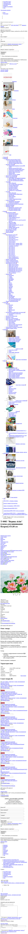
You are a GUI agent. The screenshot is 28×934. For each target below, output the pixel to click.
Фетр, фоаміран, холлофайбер (13, 319)
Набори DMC (12, 173)
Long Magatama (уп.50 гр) (15, 271)
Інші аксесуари (12, 393)
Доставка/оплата (7, 4)
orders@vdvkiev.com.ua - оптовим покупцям (14, 882)
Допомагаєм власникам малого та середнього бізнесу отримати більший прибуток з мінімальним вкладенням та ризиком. (15, 862)
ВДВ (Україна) (12, 196)
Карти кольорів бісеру (14, 258)
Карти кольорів (9, 232)
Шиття (14, 136)
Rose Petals (11, 292)
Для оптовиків (11, 623)
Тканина (8, 181)
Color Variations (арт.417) (14, 217)
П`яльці (8, 191)
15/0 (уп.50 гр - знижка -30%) (15, 244)
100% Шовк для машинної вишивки (17, 178)
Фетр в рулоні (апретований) (15, 324)
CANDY (11, 277)
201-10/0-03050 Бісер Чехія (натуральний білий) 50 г (15, 299)
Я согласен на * (13, 930)
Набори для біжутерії (11, 259)
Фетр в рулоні (12, 323)
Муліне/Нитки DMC (10, 212)
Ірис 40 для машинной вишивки (16, 180)
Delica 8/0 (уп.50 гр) (13, 266)
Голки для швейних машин (15, 401)
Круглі (10, 306)
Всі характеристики (5, 603)
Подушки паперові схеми (15, 208)
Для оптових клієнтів (5, 10)
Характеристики (4, 556)
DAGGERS (11, 297)
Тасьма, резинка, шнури (21, 452)
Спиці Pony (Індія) (13, 350)
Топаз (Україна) (12, 416)
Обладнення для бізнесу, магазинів (14, 327)
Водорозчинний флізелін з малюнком (14, 204)
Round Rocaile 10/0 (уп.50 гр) (15, 268)
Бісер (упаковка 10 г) (13, 256)
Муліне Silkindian (10, 231)
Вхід (4, 12)
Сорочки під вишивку (14, 202)
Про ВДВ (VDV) (7, 1)
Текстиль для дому (20, 460)
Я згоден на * (12, 917)
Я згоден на (12, 44)
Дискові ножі (19, 423)
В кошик (3, 690)
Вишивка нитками (10, 164)
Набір (2, 552)
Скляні (10, 276)
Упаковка (11, 314)
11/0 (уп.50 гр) (12, 238)
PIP (9, 281)
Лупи (10, 387)
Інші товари (23, 675)
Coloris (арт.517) (12, 218)
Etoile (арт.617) (12, 226)
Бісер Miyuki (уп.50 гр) (11, 263)
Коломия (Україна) (13, 188)
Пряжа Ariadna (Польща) (14, 340)
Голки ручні (11, 403)
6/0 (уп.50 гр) (12, 250)
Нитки (15, 367)
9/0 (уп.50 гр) (12, 254)
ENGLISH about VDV (8, 867)
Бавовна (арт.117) (13, 215)
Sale (10, 154)
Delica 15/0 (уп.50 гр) (13, 265)
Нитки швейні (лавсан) (14, 376)
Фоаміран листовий (13, 325)
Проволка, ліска (9, 317)
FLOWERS (11, 279)
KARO (10, 290)
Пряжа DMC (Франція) (14, 337)
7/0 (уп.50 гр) (12, 252)
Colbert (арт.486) (12, 223)
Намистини (8, 274)
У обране (3, 693)
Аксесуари (3, 557)
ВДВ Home (15, 145)
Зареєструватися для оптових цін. (11, 859)
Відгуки (2, 559)
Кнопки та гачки (12, 392)
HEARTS (11, 280)
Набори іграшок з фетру (11, 328)
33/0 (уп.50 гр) (12, 255)
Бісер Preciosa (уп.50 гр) (11, 234)
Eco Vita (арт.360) (13, 228)
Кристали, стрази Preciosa (12, 318)
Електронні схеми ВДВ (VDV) (16, 170)
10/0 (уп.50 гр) (12, 236)
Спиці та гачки (19, 348)
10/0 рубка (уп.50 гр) (13, 237)
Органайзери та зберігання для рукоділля (15, 312)
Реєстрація (5, 13)
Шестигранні (12, 309)
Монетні (11, 307)
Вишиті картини (19, 483)
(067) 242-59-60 (14, 25)
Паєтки (7, 303)
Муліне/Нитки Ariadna (11, 229)
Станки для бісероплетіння (15, 199)
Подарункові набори (13, 213)
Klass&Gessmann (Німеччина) (15, 194)
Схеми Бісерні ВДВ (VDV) (15, 160)
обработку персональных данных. (16, 930)
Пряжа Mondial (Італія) (14, 341)
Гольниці (11, 386)
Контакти (5, 5)
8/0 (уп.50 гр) (12, 253)
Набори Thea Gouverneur (14, 171)
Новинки (14, 81)
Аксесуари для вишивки (11, 175)
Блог (4, 7)
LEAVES (11, 286)
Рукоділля (15, 118)
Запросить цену (12, 931)
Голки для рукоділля (13, 404)
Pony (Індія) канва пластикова (16, 184)
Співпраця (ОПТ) (5, 795)
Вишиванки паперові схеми (15, 207)
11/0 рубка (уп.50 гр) (13, 239)
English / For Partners (8, 6)
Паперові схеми (9, 206)
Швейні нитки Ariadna (14, 369)
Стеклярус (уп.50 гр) (13, 245)
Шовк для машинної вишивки (16, 372)
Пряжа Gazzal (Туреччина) (15, 339)
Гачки (10, 351)
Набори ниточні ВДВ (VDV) (15, 168)
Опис (2, 555)
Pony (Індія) (11, 195)
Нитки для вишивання (11, 176)
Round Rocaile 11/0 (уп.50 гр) (15, 269)
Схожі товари (4, 560)
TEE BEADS (12, 296)
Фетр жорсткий (12, 321)
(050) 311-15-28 (13, 63)
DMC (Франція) (12, 183)
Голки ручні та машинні (21, 400)
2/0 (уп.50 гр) (12, 247)
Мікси (10, 311)
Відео (2, 564)
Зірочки (10, 284)
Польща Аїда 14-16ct (13, 189)
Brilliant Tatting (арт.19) (14, 227)
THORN (11, 295)
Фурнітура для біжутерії (11, 316)
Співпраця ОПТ (7, 2)
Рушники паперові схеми (14, 210)
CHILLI (10, 285)
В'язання (15, 127)
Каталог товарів (4, 70)
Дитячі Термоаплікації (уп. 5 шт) (16, 436)
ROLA (10, 282)
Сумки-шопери (13, 497)
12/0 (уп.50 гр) (12, 240)
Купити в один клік (15, 918)
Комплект (3, 554)
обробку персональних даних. (15, 44)
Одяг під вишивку (10, 200)
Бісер (13, 109)
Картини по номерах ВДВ (18, 490)
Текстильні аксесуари (21, 467)
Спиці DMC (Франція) (14, 352)
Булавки (11, 391)
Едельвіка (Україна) (13, 186)
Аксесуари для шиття (21, 384)
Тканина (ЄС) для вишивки (15, 190)
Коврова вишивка (10, 205)
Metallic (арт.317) (12, 216)
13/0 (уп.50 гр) (12, 242)
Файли (2, 562)
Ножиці (17, 411)
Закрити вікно (4, 62)
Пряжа (17, 336)
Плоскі (10, 308)
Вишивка (16, 90)
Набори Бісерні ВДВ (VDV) (15, 162)
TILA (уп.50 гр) (12, 272)
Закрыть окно (4, 932)
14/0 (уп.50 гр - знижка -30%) (15, 243)
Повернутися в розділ (6, 550)
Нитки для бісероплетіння (12, 301)
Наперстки (11, 389)
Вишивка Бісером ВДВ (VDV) (13, 159)
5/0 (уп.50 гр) (12, 249)
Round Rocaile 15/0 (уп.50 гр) (15, 270)
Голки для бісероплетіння (12, 260)
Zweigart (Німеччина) (14, 185)
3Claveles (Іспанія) (13, 412)
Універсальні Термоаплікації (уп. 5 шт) (18, 435)
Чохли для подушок (18, 476)
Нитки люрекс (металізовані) (15, 374)
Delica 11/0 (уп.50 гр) (13, 264)
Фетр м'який (11, 322)
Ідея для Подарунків (10, 468)
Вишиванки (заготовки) (14, 201)
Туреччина (11, 197)
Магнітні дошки (12, 388)
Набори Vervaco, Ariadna (14, 174)
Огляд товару (4, 551)
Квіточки (11, 305)
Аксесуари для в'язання (21, 359)
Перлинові (11, 275)
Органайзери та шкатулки (15, 313)
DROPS (10, 287)
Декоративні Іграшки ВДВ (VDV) (16, 169)
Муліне (14, 99)
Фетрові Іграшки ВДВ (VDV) (15, 163)
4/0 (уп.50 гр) (12, 248)
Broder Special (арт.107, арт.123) (16, 224)
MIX (10, 293)
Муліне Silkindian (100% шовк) (16, 179)
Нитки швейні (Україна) (14, 375)
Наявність (3, 561)
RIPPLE (10, 291)
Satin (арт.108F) (12, 222)
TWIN (10, 289)
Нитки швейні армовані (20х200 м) (17, 377)
